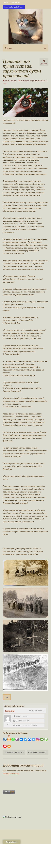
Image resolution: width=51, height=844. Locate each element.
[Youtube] (5, 745)
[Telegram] (25, 738)
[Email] (42, 738)
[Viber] (17, 738)
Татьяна (12, 81)
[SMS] (46, 738)
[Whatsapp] (13, 738)
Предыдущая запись (14, 752)
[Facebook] (29, 738)
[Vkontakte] (21, 738)
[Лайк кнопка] (6, 697)
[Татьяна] (7, 718)
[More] (9, 745)
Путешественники (38, 81)
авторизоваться (11, 773)
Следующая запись (37, 752)
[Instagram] (38, 738)
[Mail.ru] (5, 738)
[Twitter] (33, 738)
